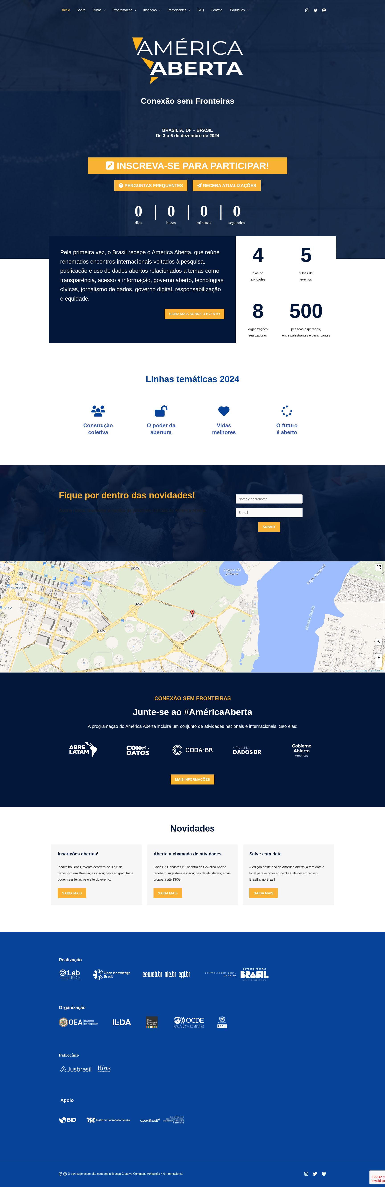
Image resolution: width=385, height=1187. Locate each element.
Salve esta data (265, 853)
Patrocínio (69, 1055)
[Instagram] (306, 1174)
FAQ (200, 10)
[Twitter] (315, 1174)
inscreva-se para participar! (191, 166)
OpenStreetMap (377, 671)
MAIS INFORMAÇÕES (192, 779)
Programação (122, 10)
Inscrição (150, 10)
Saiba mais (72, 893)
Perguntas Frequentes (153, 185)
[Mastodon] (324, 1174)
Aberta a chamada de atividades (187, 853)
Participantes (177, 10)
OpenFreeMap (361, 671)
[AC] (307, 10)
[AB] (315, 10)
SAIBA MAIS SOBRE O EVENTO (194, 314)
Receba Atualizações (229, 185)
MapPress (349, 671)
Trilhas (97, 10)
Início (66, 10)
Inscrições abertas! (78, 853)
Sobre (81, 10)
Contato (216, 10)
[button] (104, 10)
